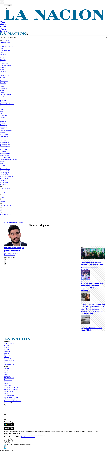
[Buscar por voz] (106, 37)
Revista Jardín (4, 178)
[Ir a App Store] (9, 429)
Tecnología (3, 125)
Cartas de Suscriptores (7, 104)
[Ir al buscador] (5, 7)
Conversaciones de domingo (8, 159)
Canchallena (3, 115)
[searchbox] (54, 37)
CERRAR (2, 1)
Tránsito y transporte (6, 46)
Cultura (2, 87)
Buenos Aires (4, 81)
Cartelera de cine (5, 142)
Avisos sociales (4, 155)
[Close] (5, 259)
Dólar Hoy (3, 60)
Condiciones (24, 437)
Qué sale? (3, 140)
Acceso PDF (3, 150)
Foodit (4, 27)
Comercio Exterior (5, 66)
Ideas (1, 163)
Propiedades (4, 64)
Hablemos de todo (5, 94)
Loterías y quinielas (6, 131)
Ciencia (2, 92)
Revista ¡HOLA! (4, 171)
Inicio (3, 22)
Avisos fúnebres (5, 153)
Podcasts (3, 132)
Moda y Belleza (4, 134)
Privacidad (31, 437)
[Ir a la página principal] (54, 19)
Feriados (2, 129)
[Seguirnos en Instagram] (5, 415)
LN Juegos (3, 121)
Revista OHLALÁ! (5, 169)
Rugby (2, 111)
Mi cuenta (5, 31)
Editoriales (3, 100)
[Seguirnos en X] (5, 410)
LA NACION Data (5, 50)
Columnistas (4, 102)
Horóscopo (3, 127)
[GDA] (8, 443)
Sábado (2, 161)
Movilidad (3, 67)
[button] (54, 123)
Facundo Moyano (17, 222)
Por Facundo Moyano (11, 253)
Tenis (1, 113)
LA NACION (8, 222)
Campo (2, 62)
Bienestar (3, 90)
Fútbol (2, 109)
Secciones (5, 24)
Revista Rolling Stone (6, 176)
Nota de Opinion (9, 255)
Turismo (2, 123)
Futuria (2, 58)
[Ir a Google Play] (9, 425)
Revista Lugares (4, 173)
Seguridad (3, 83)
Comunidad (3, 88)
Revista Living (4, 175)
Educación (3, 85)
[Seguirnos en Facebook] (5, 405)
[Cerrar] (27, 34)
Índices (2, 69)
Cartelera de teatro (5, 144)
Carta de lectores (5, 157)
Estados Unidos (4, 75)
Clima (1, 48)
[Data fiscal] (5, 448)
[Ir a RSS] (5, 420)
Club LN (4, 29)
